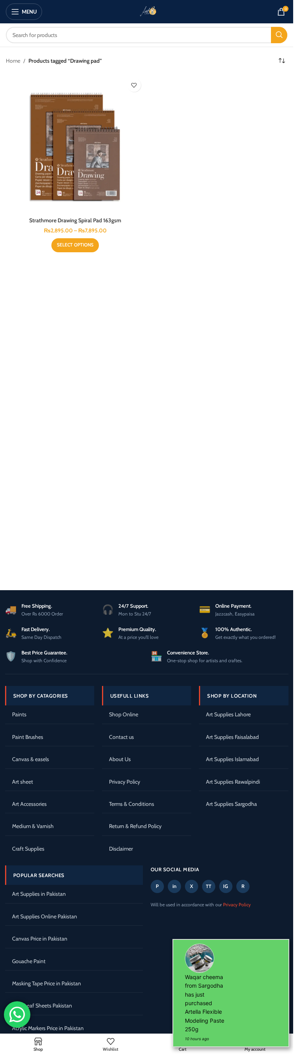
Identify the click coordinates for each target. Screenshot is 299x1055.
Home (13, 60)
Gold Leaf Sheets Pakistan (42, 1005)
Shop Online (123, 714)
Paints (19, 714)
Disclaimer (121, 848)
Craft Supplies (28, 848)
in (174, 886)
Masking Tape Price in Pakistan (46, 983)
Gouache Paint (29, 961)
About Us (120, 759)
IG (225, 886)
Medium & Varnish (33, 826)
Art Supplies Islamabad (232, 759)
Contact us (121, 736)
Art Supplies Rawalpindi (233, 781)
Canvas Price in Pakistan (39, 938)
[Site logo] (147, 10)
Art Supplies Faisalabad (232, 736)
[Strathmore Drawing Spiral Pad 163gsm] (75, 143)
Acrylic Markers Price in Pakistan (48, 1028)
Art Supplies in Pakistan (39, 893)
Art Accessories (29, 803)
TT (208, 886)
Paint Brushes (27, 736)
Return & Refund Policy (135, 826)
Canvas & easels (30, 759)
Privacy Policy (124, 781)
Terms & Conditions (131, 803)
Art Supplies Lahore (228, 714)
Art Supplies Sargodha (231, 803)
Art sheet (22, 781)
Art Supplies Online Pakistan (44, 916)
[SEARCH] (279, 35)
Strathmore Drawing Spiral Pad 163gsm (75, 220)
